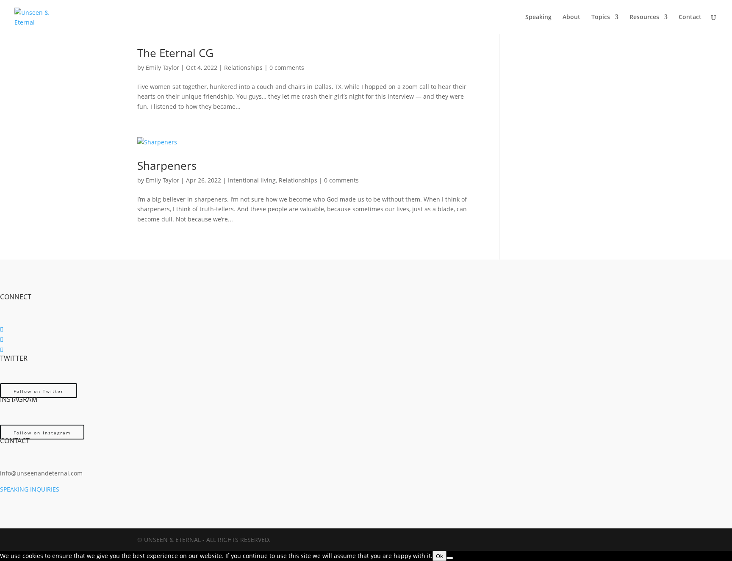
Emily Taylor (162, 68)
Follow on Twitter (39, 391)
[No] (449, 558)
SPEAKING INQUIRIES (29, 489)
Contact (690, 17)
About (571, 17)
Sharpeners (167, 165)
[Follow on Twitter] (1, 339)
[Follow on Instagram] (1, 349)
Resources (644, 17)
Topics (600, 17)
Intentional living (252, 180)
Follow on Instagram (42, 433)
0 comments (286, 68)
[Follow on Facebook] (1, 329)
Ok (439, 556)
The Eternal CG (175, 53)
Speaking (538, 17)
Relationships (243, 68)
